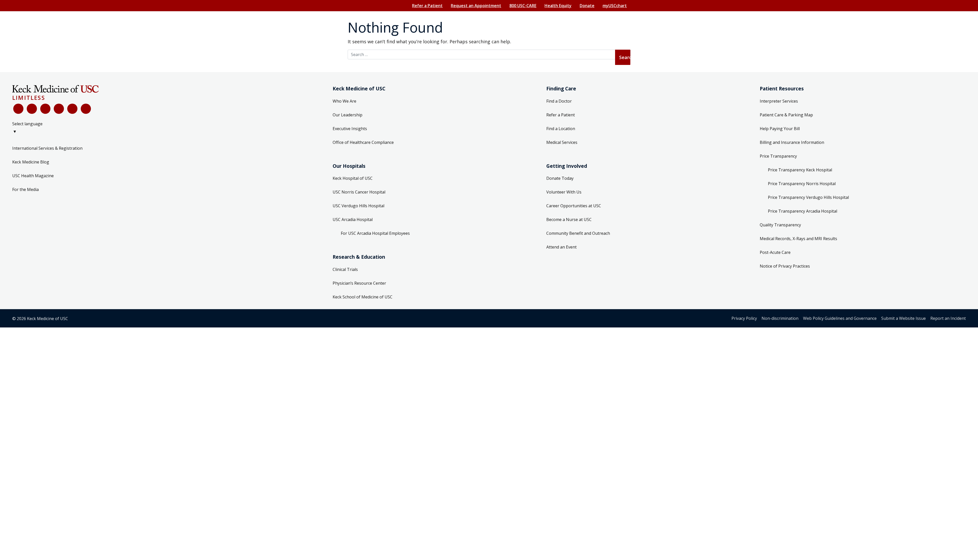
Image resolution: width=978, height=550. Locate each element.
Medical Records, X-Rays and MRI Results (798, 238)
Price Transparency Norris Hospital (802, 183)
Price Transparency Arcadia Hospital (802, 211)
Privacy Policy (744, 318)
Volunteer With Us (563, 192)
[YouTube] (45, 109)
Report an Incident (948, 318)
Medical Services (561, 142)
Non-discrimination (780, 318)
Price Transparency (778, 156)
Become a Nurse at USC (569, 219)
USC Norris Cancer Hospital (359, 192)
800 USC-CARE (522, 5)
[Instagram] (72, 109)
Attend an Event (561, 247)
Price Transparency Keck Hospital (800, 170)
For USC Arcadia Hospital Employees (375, 233)
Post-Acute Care (775, 252)
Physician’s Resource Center (359, 283)
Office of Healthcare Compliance (363, 142)
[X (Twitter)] (32, 109)
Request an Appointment (476, 5)
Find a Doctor (559, 101)
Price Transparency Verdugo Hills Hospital (808, 197)
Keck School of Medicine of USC (362, 297)
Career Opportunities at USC (573, 206)
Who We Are (344, 101)
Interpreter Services (779, 101)
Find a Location (560, 128)
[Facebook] (18, 109)
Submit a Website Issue (903, 318)
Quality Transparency (780, 225)
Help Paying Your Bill (780, 128)
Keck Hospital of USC (353, 178)
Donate (587, 5)
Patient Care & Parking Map (786, 115)
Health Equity (558, 5)
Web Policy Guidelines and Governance (840, 318)
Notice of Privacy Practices (785, 266)
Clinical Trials (345, 269)
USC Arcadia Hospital (353, 219)
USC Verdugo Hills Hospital (358, 206)
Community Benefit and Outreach (578, 233)
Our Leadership (347, 115)
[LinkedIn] (59, 109)
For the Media (25, 189)
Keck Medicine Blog (30, 162)
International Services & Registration (47, 148)
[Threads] (86, 109)
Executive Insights (350, 128)
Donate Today (560, 178)
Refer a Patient (427, 5)
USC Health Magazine (33, 175)
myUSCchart (615, 5)
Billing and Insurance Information (792, 142)
